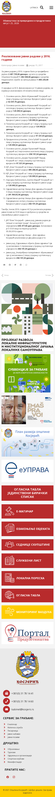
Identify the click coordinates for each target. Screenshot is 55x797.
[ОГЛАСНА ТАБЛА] (10, 595)
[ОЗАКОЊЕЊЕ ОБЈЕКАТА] (10, 529)
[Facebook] (8, 777)
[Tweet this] (15, 265)
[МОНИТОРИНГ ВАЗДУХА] (10, 612)
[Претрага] (41, 7)
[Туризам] (5, 752)
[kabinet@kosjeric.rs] (7, 709)
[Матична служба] (5, 727)
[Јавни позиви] (5, 737)
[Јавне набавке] (5, 734)
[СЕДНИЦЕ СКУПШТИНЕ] (10, 544)
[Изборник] (51, 7)
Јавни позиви (18, 65)
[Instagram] (14, 777)
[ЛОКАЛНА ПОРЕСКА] (10, 578)
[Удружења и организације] (5, 755)
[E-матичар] (5, 724)
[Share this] (10, 265)
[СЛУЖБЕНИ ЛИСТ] (10, 561)
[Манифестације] (5, 762)
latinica (34, 7)
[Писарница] (5, 730)
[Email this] (4, 265)
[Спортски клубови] (5, 759)
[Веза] (6, 8)
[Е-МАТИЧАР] (10, 511)
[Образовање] (5, 749)
